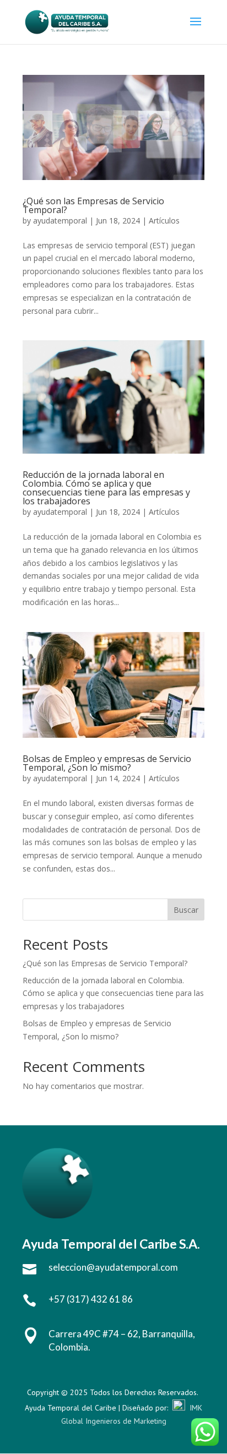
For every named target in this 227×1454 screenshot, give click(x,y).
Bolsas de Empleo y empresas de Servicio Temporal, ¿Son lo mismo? (107, 763)
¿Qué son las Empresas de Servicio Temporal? (93, 205)
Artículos (164, 220)
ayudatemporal (60, 220)
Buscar (186, 910)
